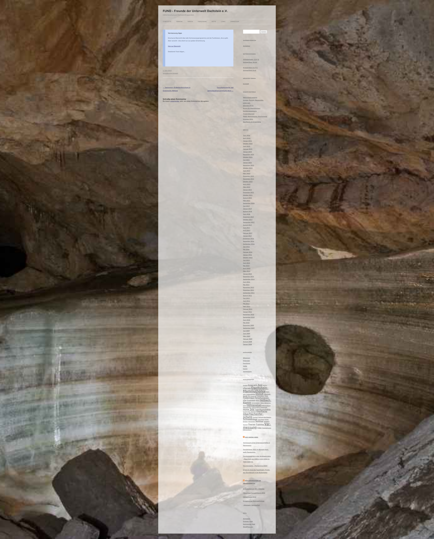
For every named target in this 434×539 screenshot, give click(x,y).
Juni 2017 (246, 227)
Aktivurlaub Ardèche (250, 97)
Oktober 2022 (247, 181)
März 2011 (246, 306)
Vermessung (247, 371)
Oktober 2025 (247, 143)
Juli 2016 (246, 246)
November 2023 (248, 165)
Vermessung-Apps (175, 33)
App (260, 385)
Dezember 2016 (248, 238)
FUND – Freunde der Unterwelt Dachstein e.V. (195, 10)
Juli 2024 (246, 160)
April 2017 (246, 230)
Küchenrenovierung (250, 111)
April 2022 (246, 184)
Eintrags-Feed (248, 521)
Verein (190, 21)
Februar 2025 (247, 149)
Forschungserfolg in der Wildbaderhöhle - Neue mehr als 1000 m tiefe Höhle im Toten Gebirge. (257, 459)
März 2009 (246, 336)
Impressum (234, 21)
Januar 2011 (247, 312)
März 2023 (246, 173)
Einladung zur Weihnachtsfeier (253, 501)
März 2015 (246, 271)
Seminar (259, 421)
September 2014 (249, 279)
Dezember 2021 (248, 192)
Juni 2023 (246, 170)
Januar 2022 (247, 189)
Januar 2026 (247, 141)
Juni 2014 (246, 282)
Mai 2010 (246, 322)
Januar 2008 (247, 344)
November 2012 (248, 287)
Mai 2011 (246, 303)
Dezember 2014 (248, 276)
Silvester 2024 (248, 119)
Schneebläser (250, 419)
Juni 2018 (246, 214)
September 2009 (249, 328)
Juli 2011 (246, 298)
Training (260, 424)
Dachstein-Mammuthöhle (255, 389)
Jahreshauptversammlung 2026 (254, 493)
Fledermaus (248, 397)
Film (266, 396)
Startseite (167, 21)
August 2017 (247, 225)
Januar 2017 (247, 236)
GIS (257, 400)
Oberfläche (261, 411)
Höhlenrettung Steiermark (259, 407)
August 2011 (247, 295)
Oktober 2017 (247, 219)
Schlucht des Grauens (264, 417)
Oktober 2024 (247, 157)
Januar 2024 (247, 162)
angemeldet (174, 101)
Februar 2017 (247, 233)
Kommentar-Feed (249, 524)
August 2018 (247, 211)
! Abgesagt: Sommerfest (251, 505)
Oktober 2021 (247, 195)
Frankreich (251, 400)
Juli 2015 (246, 260)
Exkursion (246, 360)
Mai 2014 (246, 284)
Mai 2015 (246, 265)
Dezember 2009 (248, 325)
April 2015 (246, 268)
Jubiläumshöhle (263, 409)
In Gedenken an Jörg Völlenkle (253, 489)
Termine (179, 21)
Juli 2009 (246, 331)
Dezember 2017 (248, 217)
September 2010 (249, 317)
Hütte (214, 21)
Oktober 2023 (247, 168)
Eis (249, 396)
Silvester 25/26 (248, 105)
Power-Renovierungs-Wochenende (255, 116)
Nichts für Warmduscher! (252, 108)
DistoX (259, 394)
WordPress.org (248, 527)
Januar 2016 (247, 255)
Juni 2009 (246, 333)
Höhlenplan (254, 405)
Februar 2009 (247, 339)
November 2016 (248, 241)
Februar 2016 (247, 252)
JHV (252, 409)
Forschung (202, 21)
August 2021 (247, 198)
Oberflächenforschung (253, 415)
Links (223, 21)
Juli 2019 (246, 206)
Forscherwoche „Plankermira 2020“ (255, 466)
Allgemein (246, 358)
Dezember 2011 (248, 290)
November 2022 (248, 179)
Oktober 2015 (247, 257)
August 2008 (247, 341)
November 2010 (248, 314)
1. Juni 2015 (167, 70)
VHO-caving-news (251, 437)
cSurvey (247, 388)
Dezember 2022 (248, 176)
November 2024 (248, 154)
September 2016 (249, 244)
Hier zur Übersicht (174, 46)
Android (245, 385)
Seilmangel (251, 422)
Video (259, 427)
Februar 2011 (247, 309)
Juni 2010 (246, 320)
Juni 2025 (246, 146)
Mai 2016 (246, 249)
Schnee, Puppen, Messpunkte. (253, 100)
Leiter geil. (246, 103)
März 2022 (246, 187)
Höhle (262, 403)
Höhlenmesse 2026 (249, 497)
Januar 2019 (247, 208)
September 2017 (249, 222)
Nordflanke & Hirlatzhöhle (252, 122)
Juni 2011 (246, 301)
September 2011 (249, 293)
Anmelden (246, 46)
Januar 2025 (247, 151)
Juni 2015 (246, 263)
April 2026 (246, 138)
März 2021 (246, 200)
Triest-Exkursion (248, 113)
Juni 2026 (246, 135)
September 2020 (249, 203)
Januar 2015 (247, 274)
